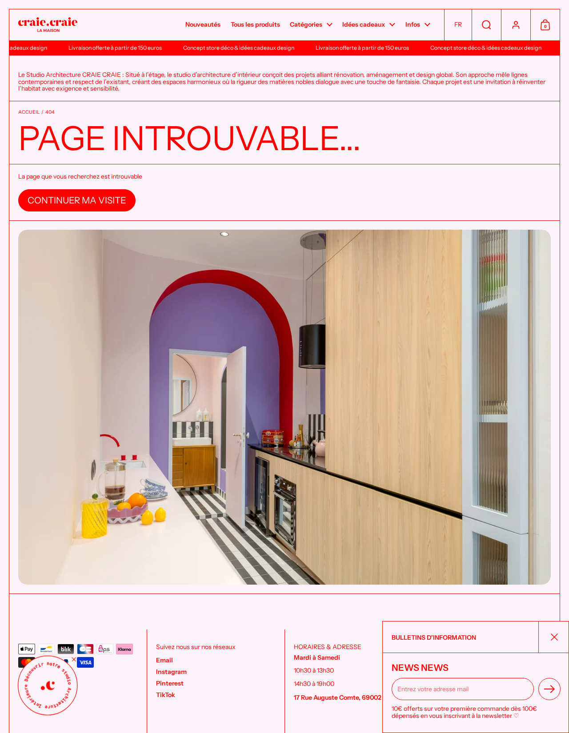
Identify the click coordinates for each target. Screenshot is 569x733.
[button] (458, 24)
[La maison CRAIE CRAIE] (47, 25)
